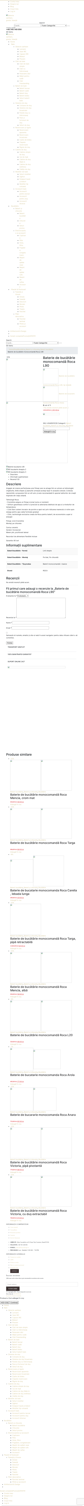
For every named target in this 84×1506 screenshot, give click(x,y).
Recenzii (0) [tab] (14, 479)
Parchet (22, 311)
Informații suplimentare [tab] (19, 477)
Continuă (14, 1303)
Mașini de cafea (18, 1450)
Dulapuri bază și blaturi (21, 1406)
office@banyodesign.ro (22, 1247)
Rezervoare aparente (20, 1371)
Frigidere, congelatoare (21, 1443)
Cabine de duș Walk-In (21, 1391)
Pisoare (22, 59)
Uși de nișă (23, 157)
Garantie (12, 1235)
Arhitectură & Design (18, 331)
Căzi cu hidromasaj (19, 1330)
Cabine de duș (21, 150)
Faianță (22, 299)
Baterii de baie (21, 86)
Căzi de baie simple (20, 1327)
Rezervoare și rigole (23, 128)
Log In (12, 11)
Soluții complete (16, 336)
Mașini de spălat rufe (20, 1448)
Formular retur (14, 1267)
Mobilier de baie (21, 172)
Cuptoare (16, 1435)
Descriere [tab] (14, 474)
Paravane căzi (24, 74)
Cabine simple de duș (20, 1386)
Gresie (21, 297)
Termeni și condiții (15, 1257)
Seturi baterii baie (19, 1352)
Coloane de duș (25, 105)
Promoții (29, 336)
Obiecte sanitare (21, 47)
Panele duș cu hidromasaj (22, 1362)
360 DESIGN (17, 1294)
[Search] (68, 25)
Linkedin (18, 1296)
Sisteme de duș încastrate (22, 1359)
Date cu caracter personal (17, 1265)
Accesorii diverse (19, 1418)
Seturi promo (17, 1430)
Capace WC (24, 54)
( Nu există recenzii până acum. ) (56, 408)
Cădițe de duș (24, 169)
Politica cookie (14, 1262)
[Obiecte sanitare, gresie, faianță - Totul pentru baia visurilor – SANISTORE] (11, 18)
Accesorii (15, 1452)
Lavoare (22, 49)
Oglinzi (22, 177)
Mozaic (22, 304)
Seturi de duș (24, 125)
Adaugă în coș (49, 431)
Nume (9, 623)
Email (9, 628)
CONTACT (14, 1271)
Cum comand (14, 1227)
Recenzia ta (11, 617)
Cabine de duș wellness (21, 1394)
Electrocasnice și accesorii (18, 1433)
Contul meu (14, 2)
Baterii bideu (24, 96)
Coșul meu (14, 9)
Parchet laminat (18, 1479)
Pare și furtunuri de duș (24, 120)
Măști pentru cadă (19, 1335)
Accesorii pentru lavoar (21, 1413)
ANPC (12, 1260)
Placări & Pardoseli (18, 289)
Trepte (21, 309)
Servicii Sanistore (15, 1238)
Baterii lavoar (24, 88)
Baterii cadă (24, 91)
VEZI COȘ (4, 1303)
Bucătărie (15, 206)
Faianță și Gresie (14, 1457)
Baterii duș (23, 93)
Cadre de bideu (25, 140)
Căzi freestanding (19, 1337)
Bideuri (22, 56)
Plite (21, 240)
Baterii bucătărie (22, 215)
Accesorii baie (20, 189)
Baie (13, 44)
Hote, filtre (16, 1440)
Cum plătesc (13, 1230)
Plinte (21, 307)
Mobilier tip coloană (20, 1408)
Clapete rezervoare (19, 1379)
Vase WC (22, 51)
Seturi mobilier (25, 174)
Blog (12, 6)
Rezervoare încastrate (20, 1374)
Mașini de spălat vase (20, 1445)
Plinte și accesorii (22, 326)
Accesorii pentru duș (20, 1416)
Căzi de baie (20, 61)
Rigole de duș (24, 147)
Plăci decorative (14, 1477)
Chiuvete (15, 1428)
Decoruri (22, 302)
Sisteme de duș (21, 103)
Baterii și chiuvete (58, 426)
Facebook (9, 1296)
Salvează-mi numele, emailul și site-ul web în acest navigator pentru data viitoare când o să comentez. (41, 636)
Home (12, 42)
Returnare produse (15, 1232)
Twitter (14, 1296)
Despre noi (14, 4)
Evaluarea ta (11, 596)
